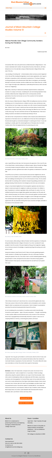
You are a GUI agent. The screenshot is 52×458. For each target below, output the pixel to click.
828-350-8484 (18, 443)
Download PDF (25, 398)
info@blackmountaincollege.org (13, 447)
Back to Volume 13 (25, 403)
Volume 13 (22, 28)
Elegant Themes (22, 456)
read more (12, 426)
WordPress (37, 456)
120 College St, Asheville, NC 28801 (36, 434)
